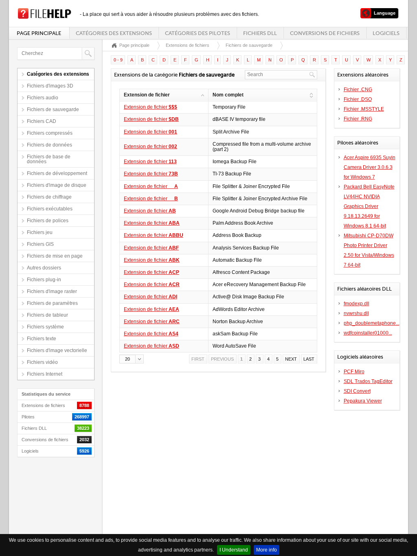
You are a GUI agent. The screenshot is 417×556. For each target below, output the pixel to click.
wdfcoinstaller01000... (368, 333)
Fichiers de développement (57, 173)
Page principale (39, 33)
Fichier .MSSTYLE (364, 109)
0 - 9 (118, 59)
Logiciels (386, 33)
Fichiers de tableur (47, 315)
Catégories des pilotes (197, 33)
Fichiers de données (49, 145)
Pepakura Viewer (363, 401)
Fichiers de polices (47, 220)
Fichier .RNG (358, 119)
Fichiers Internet (44, 374)
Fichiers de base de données (48, 159)
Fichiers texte (41, 338)
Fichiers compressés (49, 133)
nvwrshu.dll (356, 313)
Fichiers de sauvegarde (53, 109)
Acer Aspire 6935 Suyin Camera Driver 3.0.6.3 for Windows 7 (369, 167)
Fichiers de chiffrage (49, 197)
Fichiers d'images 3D (50, 86)
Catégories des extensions (114, 33)
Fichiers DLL (260, 33)
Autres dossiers (44, 268)
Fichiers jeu (40, 232)
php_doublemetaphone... (371, 323)
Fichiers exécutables (49, 209)
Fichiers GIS (40, 244)
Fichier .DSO (358, 99)
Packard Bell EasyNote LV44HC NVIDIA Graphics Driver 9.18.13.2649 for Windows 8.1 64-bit (369, 206)
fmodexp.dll (356, 303)
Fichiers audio (42, 98)
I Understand (233, 550)
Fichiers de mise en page (55, 256)
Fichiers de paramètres (52, 303)
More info (266, 550)
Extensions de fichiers (187, 45)
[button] (131, 359)
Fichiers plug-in (44, 279)
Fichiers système (45, 327)
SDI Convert (357, 391)
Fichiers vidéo (42, 362)
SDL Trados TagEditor (368, 381)
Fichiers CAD (41, 121)
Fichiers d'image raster (52, 291)
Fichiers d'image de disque (56, 185)
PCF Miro (354, 371)
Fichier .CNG (358, 89)
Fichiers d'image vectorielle (57, 350)
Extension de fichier (150, 107)
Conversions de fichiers (325, 33)
